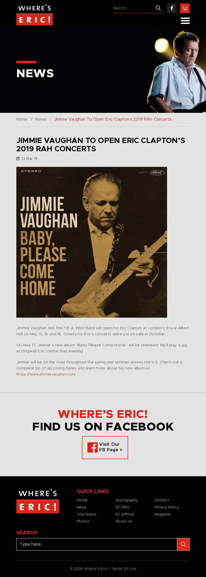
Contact (161, 500)
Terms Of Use (123, 569)
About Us (124, 521)
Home (21, 119)
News (40, 119)
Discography (127, 500)
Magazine (162, 514)
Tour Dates (86, 514)
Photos (83, 521)
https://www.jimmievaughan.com (46, 374)
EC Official (125, 514)
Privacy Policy (166, 507)
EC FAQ (122, 507)
